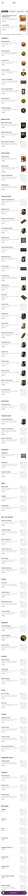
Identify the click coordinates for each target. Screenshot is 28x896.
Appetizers (12, 11)
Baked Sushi (20, 11)
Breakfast (5, 11)
